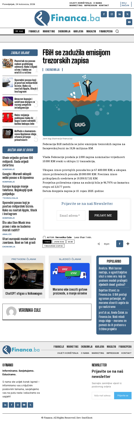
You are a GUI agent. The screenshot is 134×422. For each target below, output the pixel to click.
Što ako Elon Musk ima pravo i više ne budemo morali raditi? (16, 226)
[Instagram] (112, 14)
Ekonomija (8, 247)
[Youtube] (129, 22)
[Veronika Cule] (45, 237)
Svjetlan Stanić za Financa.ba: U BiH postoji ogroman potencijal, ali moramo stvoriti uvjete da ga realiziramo (114, 298)
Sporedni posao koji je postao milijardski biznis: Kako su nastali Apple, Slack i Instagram (26, 85)
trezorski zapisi (53, 246)
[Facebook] (104, 14)
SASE (70, 242)
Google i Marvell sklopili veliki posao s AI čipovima (18, 176)
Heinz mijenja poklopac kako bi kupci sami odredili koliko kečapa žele (25, 119)
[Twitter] (30, 405)
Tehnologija (10, 198)
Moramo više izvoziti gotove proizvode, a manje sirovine (70, 291)
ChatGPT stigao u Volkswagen (23, 293)
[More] (128, 243)
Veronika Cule (63, 237)
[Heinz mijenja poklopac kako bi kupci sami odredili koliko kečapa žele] (7, 117)
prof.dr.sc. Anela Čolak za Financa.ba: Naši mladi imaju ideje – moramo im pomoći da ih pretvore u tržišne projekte (113, 321)
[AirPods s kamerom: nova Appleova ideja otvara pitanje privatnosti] (7, 133)
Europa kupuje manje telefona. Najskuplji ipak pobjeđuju (17, 190)
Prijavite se (122, 395)
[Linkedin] (120, 14)
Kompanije (8, 169)
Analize (7, 234)
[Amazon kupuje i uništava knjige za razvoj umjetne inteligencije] (7, 101)
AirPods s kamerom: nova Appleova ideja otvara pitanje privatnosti (25, 135)
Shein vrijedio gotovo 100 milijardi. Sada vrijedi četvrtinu (17, 161)
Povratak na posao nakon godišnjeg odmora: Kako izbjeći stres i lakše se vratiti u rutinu (25, 66)
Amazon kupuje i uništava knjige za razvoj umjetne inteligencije (24, 103)
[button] (117, 31)
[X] (127, 14)
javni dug (59, 242)
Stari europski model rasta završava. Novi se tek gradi (19, 241)
